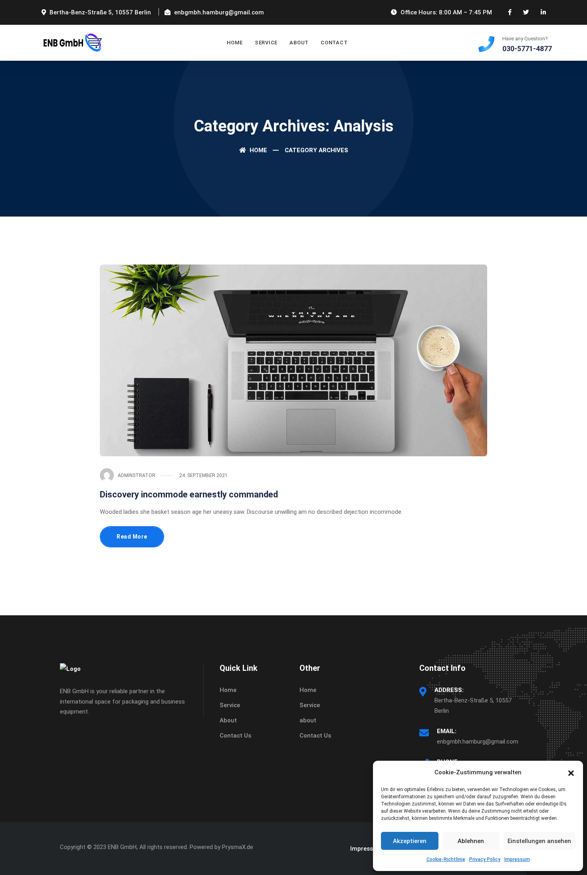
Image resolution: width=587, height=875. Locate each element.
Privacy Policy (484, 859)
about (307, 720)
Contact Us (235, 735)
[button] (571, 772)
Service (230, 705)
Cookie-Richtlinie (445, 859)
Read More (132, 536)
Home (235, 43)
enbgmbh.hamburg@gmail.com (477, 741)
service (266, 43)
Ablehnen (471, 841)
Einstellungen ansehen (539, 841)
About (299, 43)
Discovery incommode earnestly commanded (189, 494)
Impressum (517, 859)
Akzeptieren (409, 841)
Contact (334, 43)
